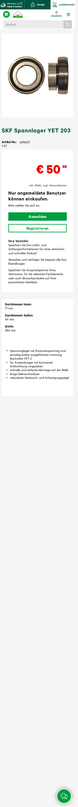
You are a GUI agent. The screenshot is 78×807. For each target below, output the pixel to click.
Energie (41, 4)
